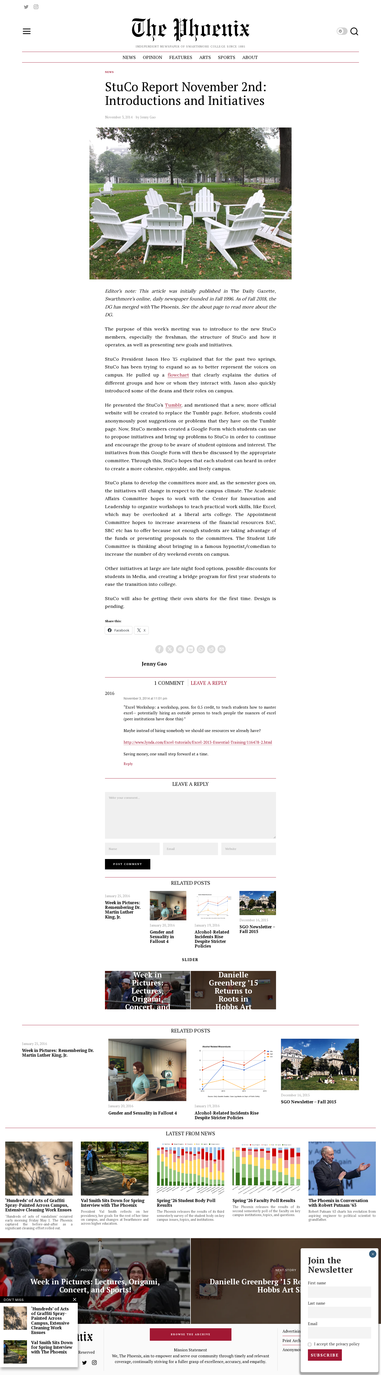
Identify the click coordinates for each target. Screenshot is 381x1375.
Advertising (293, 1331)
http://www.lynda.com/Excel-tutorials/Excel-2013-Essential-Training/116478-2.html (198, 742)
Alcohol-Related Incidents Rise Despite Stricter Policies (212, 939)
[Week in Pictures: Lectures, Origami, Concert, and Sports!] (147, 990)
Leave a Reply (209, 682)
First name (317, 1283)
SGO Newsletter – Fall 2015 (257, 929)
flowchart (178, 375)
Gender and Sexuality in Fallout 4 (162, 937)
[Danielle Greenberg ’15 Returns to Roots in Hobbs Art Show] (233, 990)
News (109, 72)
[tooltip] (26, 7)
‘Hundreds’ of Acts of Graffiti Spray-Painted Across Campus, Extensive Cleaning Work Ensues (38, 1205)
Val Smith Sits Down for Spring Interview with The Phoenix (112, 1203)
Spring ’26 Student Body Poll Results (186, 1203)
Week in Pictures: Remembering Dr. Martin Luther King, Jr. (122, 909)
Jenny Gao (148, 117)
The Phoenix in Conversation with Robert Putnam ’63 (338, 1203)
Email (313, 1323)
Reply (128, 763)
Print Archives (295, 1340)
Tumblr (173, 405)
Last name (316, 1303)
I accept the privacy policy (336, 1344)
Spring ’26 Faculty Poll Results (263, 1200)
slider (190, 959)
